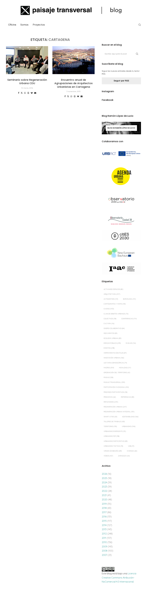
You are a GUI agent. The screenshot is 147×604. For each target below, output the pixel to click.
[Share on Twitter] (22, 93)
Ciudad (109, 309)
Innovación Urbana (114, 358)
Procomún (110, 397)
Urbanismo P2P (111, 436)
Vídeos (108, 456)
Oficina (12, 24)
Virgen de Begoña (113, 451)
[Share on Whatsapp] (25, 93)
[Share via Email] (35, 93)
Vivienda (132, 451)
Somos (24, 24)
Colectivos (110, 319)
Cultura (109, 323)
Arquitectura (112, 294)
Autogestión (111, 299)
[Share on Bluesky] (32, 93)
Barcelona (129, 299)
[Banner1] (121, 153)
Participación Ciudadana (116, 387)
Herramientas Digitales (115, 353)
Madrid (109, 368)
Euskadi (131, 343)
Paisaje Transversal (114, 382)
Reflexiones (111, 402)
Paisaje (108, 377)
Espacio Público (112, 343)
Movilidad (125, 368)
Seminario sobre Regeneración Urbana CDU (27, 81)
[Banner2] (121, 176)
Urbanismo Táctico (113, 446)
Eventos (109, 348)
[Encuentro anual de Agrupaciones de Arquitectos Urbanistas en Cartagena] (73, 60)
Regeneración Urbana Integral (119, 412)
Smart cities (110, 417)
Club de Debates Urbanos (116, 314)
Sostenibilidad (130, 417)
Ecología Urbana (112, 338)
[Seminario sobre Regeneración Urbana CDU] (27, 60)
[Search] (139, 25)
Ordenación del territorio (117, 373)
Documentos (110, 333)
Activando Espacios (113, 289)
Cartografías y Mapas (115, 304)
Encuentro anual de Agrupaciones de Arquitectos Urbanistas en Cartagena (73, 83)
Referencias (127, 397)
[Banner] (121, 200)
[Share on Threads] (28, 93)
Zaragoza (124, 456)
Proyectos (39, 24)
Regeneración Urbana (115, 407)
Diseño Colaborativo (114, 328)
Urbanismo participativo (115, 441)
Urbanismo (128, 426)
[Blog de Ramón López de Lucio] (121, 128)
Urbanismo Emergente (115, 431)
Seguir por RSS (121, 80)
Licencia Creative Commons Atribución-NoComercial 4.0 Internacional (119, 577)
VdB (131, 446)
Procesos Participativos (115, 392)
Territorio (110, 426)
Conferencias (129, 319)
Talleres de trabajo (114, 422)
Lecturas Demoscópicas (115, 363)
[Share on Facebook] (18, 93)
